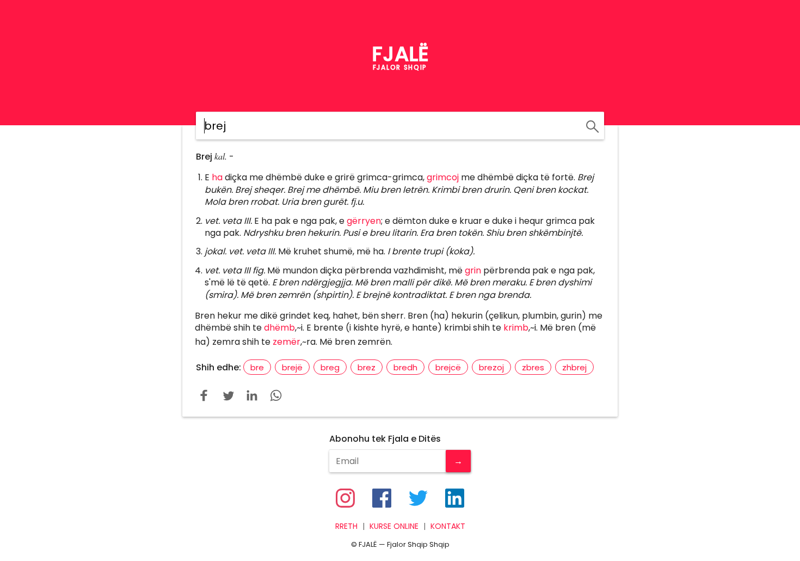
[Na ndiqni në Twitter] (418, 498)
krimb (515, 327)
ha (217, 177)
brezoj (491, 367)
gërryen (364, 221)
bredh (405, 367)
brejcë (448, 367)
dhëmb (279, 327)
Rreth (346, 526)
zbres (533, 367)
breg (330, 367)
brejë (292, 367)
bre (257, 367)
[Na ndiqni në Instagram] (345, 498)
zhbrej (574, 367)
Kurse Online (394, 526)
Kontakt (447, 526)
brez (367, 367)
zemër (286, 342)
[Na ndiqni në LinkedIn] (454, 498)
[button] (204, 395)
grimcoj (443, 177)
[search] (591, 125)
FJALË (400, 54)
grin (473, 270)
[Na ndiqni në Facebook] (381, 498)
